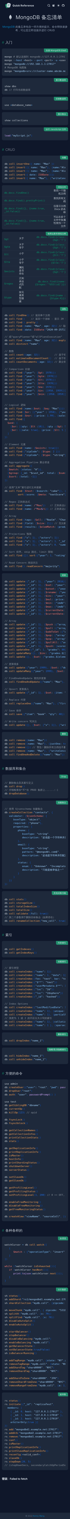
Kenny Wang (38, 1516)
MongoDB (8, 26)
